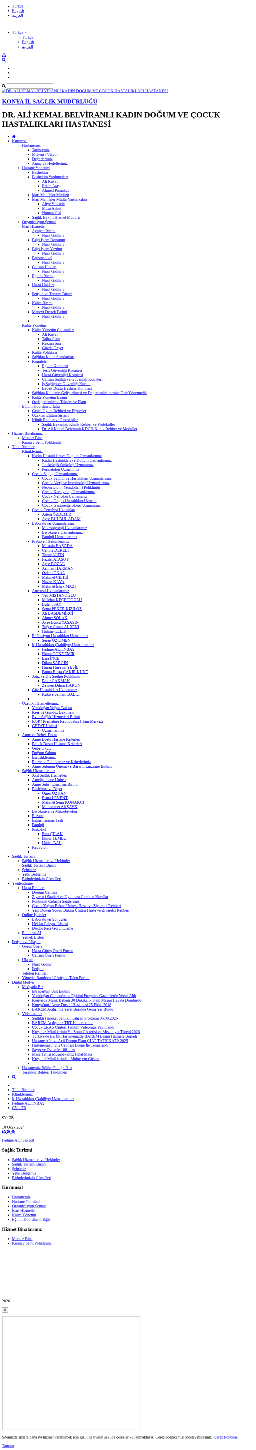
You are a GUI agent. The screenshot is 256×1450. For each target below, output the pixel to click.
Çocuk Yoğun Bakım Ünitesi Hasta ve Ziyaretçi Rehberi (76, 906)
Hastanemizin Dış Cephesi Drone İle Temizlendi (70, 1045)
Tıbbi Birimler (23, 447)
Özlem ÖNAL (53, 573)
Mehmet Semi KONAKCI (63, 802)
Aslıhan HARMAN (58, 568)
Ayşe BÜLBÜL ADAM (61, 519)
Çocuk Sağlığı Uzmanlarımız (55, 474)
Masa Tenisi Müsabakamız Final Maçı (62, 1054)
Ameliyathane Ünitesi (49, 780)
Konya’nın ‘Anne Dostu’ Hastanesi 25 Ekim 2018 (71, 1005)
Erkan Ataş (51, 186)
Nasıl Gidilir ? (53, 235)
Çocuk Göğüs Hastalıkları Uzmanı (69, 501)
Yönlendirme (22, 883)
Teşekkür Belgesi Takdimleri (44, 1072)
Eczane (38, 816)
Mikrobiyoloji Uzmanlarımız (64, 528)
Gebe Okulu (42, 748)
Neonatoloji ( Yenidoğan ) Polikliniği (71, 487)
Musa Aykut (51, 208)
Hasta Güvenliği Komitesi (62, 375)
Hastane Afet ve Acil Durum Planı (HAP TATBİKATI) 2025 (80, 1041)
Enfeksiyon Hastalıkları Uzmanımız (60, 636)
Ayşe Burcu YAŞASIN (60, 622)
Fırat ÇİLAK (52, 834)
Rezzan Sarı (51, 343)
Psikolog (39, 829)
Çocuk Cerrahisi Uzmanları (53, 510)
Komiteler (40, 361)
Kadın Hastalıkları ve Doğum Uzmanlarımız (67, 456)
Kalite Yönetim (34, 325)
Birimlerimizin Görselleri (41, 879)
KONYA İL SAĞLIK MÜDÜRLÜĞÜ (49, 101)
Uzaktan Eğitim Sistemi (50, 415)
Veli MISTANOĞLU (59, 595)
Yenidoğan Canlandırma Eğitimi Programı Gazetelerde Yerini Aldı (84, 996)
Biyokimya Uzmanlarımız (62, 532)
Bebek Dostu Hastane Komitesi (67, 388)
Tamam (8, 1446)
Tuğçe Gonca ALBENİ (60, 627)
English (18, 10)
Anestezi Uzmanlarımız (50, 591)
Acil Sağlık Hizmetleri (49, 775)
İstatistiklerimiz (44, 757)
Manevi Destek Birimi (49, 312)
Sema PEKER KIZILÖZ (62, 609)
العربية (17, 15)
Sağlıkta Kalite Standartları (53, 357)
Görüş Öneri (32, 946)
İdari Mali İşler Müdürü (50, 195)
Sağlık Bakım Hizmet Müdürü (56, 217)
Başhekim (40, 172)
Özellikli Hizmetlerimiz (40, 703)
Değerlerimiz (42, 159)
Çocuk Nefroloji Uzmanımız (64, 496)
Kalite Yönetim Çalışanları (53, 330)
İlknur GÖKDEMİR (58, 654)
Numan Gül (51, 213)
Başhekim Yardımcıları (50, 177)
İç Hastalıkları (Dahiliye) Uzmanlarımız (63, 645)
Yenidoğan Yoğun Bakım (52, 708)
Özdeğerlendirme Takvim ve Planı (59, 402)
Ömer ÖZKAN (54, 793)
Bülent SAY (52, 604)
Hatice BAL (52, 843)
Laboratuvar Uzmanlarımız (53, 523)
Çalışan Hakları (44, 267)
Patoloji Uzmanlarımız (59, 537)
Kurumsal (20, 141)
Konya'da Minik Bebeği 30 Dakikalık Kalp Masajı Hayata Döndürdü (86, 1000)
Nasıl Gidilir (42, 964)
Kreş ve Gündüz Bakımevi (53, 712)
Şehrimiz (29, 870)
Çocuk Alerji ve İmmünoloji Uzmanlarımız (76, 483)
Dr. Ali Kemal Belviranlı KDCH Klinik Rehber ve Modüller (89, 429)
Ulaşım (27, 960)
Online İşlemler (34, 915)
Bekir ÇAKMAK (56, 681)
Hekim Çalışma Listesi (50, 924)
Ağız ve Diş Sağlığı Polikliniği (56, 676)
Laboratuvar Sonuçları (49, 919)
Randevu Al (31, 933)
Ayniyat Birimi (44, 231)
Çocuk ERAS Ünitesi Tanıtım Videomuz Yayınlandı (73, 1027)
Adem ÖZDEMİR (56, 514)
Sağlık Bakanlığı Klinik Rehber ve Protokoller (78, 424)
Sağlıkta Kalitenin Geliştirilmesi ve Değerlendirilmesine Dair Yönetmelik (89, 393)
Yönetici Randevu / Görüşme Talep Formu (56, 978)
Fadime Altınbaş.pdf (18, 1140)
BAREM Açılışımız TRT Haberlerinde (62, 1023)
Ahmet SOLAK (55, 618)
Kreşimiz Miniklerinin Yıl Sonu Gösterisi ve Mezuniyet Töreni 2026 (86, 1032)
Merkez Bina (32, 438)
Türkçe (17, 6)
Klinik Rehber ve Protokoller (55, 420)
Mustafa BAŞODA (57, 546)
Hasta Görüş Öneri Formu (52, 951)
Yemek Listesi (33, 937)
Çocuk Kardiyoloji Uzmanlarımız (68, 492)
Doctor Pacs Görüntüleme (52, 928)
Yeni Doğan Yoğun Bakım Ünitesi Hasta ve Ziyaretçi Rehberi (80, 910)
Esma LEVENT (55, 798)
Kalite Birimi (42, 303)
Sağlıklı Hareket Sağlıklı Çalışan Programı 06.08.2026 (75, 1018)
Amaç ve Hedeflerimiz (50, 163)
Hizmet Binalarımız (27, 433)
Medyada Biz (32, 987)
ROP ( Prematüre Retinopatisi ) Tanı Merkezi (67, 721)
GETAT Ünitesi (44, 726)
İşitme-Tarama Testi (47, 820)
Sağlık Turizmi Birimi (39, 865)
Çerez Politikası (226, 1437)
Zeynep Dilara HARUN (61, 685)
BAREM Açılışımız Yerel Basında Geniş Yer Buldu (72, 1009)
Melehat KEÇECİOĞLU (62, 600)
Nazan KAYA (53, 582)
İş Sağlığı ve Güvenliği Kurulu (66, 384)
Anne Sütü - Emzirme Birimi (55, 784)
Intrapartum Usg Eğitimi (51, 991)
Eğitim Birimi (43, 276)
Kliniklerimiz (32, 451)
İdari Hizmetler (34, 226)
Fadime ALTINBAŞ (58, 649)
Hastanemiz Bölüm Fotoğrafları (47, 1068)
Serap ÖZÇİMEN (56, 640)
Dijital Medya (23, 982)
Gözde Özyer (52, 348)
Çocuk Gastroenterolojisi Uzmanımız (71, 505)
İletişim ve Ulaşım (26, 942)
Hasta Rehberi (33, 888)
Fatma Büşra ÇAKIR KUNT (65, 672)
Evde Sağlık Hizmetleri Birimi (56, 717)
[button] (19, 32)
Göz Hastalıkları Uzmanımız (54, 690)
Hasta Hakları (43, 285)
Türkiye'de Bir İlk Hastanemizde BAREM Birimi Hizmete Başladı (84, 1036)
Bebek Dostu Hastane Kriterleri (57, 744)
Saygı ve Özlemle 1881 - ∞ (53, 1050)
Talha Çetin (51, 339)
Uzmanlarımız (53, 730)
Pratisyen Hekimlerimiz (50, 541)
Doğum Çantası (44, 892)
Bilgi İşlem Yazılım (47, 249)
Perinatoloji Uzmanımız (60, 469)
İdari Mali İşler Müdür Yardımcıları (59, 199)
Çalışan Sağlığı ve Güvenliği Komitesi (72, 379)
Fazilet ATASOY (55, 559)
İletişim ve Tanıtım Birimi (52, 294)
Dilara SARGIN (55, 663)
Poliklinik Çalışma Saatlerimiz (56, 901)
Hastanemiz (31, 145)
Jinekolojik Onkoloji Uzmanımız (68, 465)
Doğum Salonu (44, 753)
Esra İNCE (51, 658)
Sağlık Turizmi (23, 856)
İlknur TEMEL (54, 838)
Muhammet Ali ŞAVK (60, 807)
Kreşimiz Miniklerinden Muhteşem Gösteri (66, 1059)
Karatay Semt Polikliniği (41, 442)
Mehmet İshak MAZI (59, 586)
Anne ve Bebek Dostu (39, 735)
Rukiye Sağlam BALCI (61, 694)
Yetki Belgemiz (34, 874)
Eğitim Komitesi (55, 366)
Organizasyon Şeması (39, 222)
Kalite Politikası (44, 352)
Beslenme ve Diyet (47, 789)
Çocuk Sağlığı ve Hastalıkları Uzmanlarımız (77, 478)
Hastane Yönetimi (36, 168)
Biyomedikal (42, 258)
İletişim (38, 969)
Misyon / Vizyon (45, 154)
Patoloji (38, 825)
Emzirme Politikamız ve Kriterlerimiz (61, 762)
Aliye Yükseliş (53, 204)
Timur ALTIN (53, 555)
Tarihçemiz (41, 150)
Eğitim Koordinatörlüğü (41, 406)
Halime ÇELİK (54, 631)
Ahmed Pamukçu (56, 190)
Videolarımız (32, 1014)
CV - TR (19, 1108)
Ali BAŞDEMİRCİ (57, 613)
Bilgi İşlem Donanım (48, 240)
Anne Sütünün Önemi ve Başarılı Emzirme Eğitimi (72, 766)
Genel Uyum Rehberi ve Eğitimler (59, 411)
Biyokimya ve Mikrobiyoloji (54, 811)
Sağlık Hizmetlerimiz (38, 771)
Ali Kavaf (50, 181)
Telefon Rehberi (35, 973)
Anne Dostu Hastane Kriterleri (56, 739)
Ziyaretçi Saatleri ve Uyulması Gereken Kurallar (70, 897)
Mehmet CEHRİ (55, 577)
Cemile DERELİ (55, 550)
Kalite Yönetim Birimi (49, 397)
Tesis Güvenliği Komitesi (62, 370)
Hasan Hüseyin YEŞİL (60, 667)
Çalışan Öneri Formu (48, 955)
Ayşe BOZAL (53, 564)
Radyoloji (40, 847)
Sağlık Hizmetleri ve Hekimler (46, 861)
